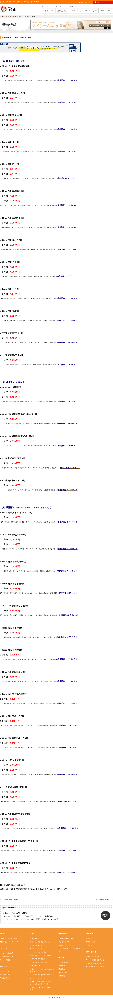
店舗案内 (62, 969)
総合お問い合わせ (93, 956)
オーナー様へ (80, 11)
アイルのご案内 (64, 962)
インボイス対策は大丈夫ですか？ (41, 975)
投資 (52, 10)
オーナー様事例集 (36, 949)
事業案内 (62, 965)
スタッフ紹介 (63, 972)
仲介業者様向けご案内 (66, 938)
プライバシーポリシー (84, 2)
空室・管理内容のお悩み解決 (40, 942)
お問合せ (109, 10)
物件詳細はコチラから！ (68, 850)
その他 (46, 11)
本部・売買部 (91, 942)
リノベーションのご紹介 (38, 952)
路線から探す (5, 974)
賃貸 (73, 10)
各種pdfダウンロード (66, 945)
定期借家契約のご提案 (37, 959)
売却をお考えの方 (60, 11)
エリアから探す (6, 971)
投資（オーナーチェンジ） (10, 942)
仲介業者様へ (94, 10)
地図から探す (5, 978)
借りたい (3, 966)
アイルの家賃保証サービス (39, 962)
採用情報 (62, 976)
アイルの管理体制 (36, 945)
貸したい (32, 934)
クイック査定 (66, 10)
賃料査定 (87, 10)
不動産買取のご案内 (8, 956)
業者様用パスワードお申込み (97, 967)
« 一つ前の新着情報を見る (10, 899)
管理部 (89, 945)
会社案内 (101, 10)
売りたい (3, 948)
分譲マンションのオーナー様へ (40, 955)
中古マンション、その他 (9, 938)
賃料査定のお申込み (94, 963)
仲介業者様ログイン (65, 942)
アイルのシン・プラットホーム (40, 978)
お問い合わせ (91, 952)
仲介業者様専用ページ (103, 2)
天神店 (89, 938)
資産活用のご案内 (36, 966)
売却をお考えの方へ (8, 953)
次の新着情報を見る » (104, 899)
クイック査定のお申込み (95, 960)
